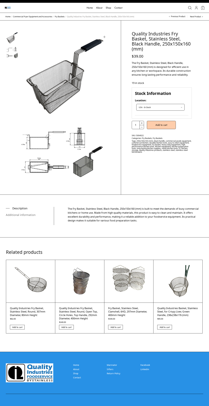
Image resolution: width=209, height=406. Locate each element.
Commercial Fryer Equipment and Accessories (32, 16)
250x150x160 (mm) (145, 141)
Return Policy (113, 373)
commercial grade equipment (178, 141)
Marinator (112, 365)
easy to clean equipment (178, 142)
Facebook (145, 365)
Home (90, 7)
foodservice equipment (141, 144)
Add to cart (161, 125)
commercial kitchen (140, 142)
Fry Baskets (60, 16)
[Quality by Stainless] (8, 8)
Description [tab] (19, 208)
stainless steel (169, 150)
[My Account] (196, 7)
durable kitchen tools (158, 142)
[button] (104, 37)
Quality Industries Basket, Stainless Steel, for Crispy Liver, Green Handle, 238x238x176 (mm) (177, 312)
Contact (118, 7)
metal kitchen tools (170, 148)
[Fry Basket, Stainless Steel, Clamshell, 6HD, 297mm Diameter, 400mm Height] (129, 281)
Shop (108, 7)
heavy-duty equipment (171, 144)
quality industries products (150, 150)
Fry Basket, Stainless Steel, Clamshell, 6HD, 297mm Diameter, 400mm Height (127, 312)
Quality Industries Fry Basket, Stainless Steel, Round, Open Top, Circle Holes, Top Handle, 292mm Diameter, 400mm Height (78, 313)
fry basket (156, 144)
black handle (159, 141)
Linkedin (144, 369)
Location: (140, 100)
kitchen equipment (163, 146)
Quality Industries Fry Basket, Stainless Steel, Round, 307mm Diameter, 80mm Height (27, 312)
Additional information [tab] (20, 214)
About (99, 7)
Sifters (110, 369)
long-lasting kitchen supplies (149, 148)
